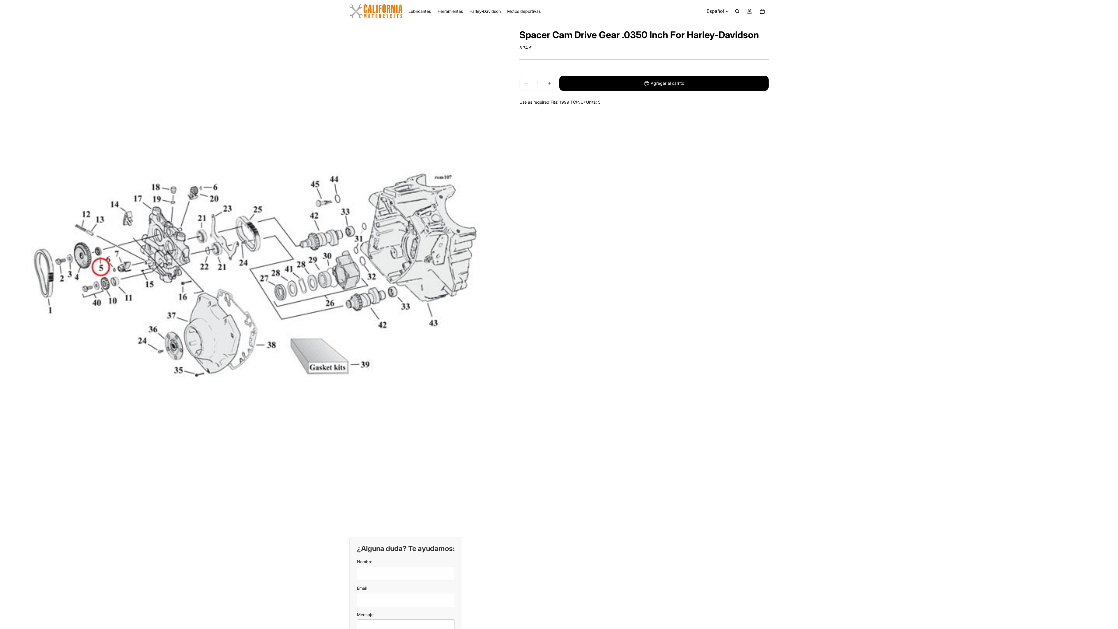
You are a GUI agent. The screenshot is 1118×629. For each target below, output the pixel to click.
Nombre (364, 561)
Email (362, 588)
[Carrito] (762, 11)
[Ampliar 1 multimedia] (252, 275)
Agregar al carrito (667, 83)
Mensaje (365, 614)
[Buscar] (737, 11)
